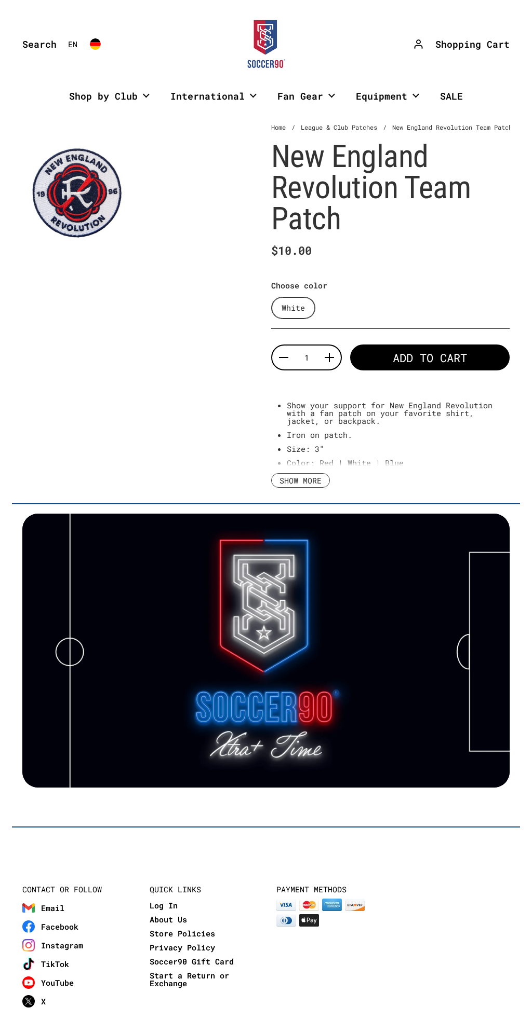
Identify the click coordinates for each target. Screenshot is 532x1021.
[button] (37, 44)
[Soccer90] (266, 44)
